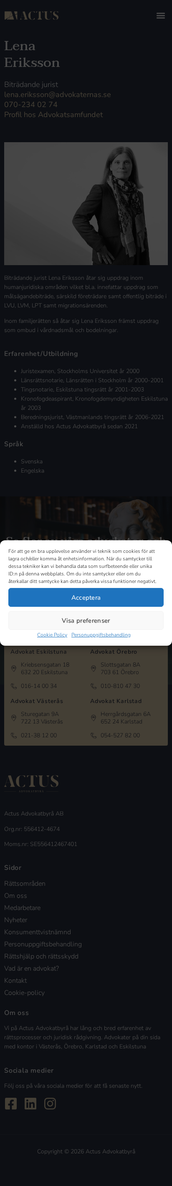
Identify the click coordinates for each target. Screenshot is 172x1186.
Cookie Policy (52, 634)
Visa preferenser (86, 620)
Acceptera (86, 597)
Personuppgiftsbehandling (101, 634)
